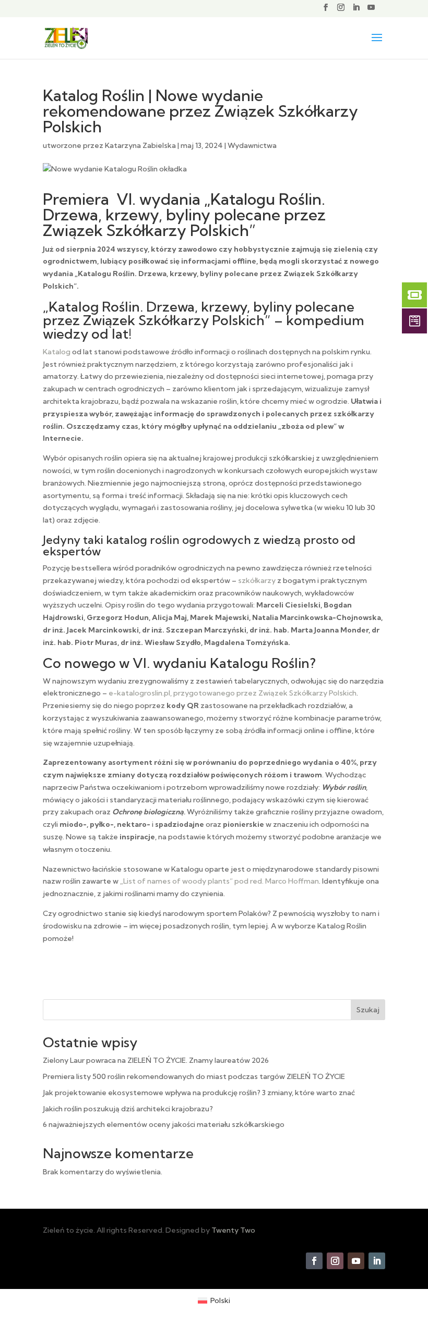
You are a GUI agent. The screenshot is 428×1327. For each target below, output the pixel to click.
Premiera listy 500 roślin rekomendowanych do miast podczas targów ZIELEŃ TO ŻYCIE (194, 1076)
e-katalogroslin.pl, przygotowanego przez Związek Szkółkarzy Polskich (232, 693)
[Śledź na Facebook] (314, 1260)
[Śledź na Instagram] (335, 1260)
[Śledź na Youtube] (356, 1260)
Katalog (56, 351)
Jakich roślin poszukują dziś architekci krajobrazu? (128, 1108)
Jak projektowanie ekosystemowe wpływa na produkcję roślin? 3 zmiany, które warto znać (199, 1092)
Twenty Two (233, 1230)
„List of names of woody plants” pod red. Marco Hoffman (219, 881)
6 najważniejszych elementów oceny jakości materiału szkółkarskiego (163, 1124)
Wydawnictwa (252, 145)
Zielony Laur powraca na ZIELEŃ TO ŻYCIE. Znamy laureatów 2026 (156, 1060)
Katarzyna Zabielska (140, 145)
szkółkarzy (257, 580)
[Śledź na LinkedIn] (376, 1260)
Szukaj (367, 1009)
